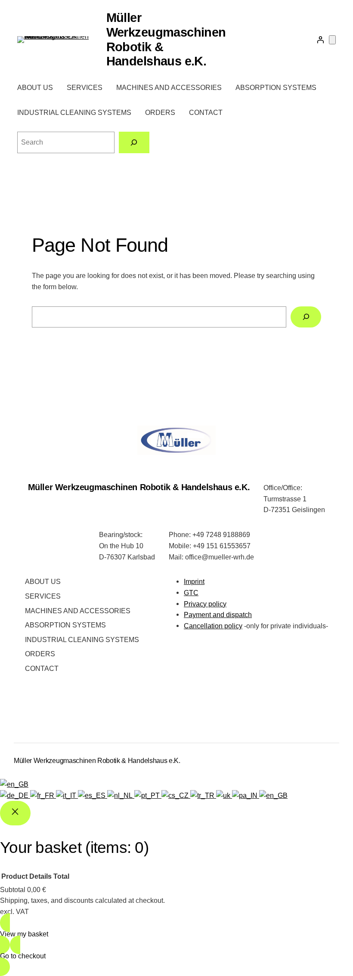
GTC (191, 592)
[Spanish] (92, 795)
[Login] (320, 39)
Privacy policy (205, 604)
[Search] (134, 142)
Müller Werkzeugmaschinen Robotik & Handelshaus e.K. (139, 487)
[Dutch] (120, 795)
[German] (15, 795)
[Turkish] (203, 795)
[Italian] (67, 795)
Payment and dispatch (218, 614)
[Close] (15, 813)
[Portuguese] (147, 795)
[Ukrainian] (224, 795)
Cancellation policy (213, 626)
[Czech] (175, 795)
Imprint (194, 581)
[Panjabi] (245, 795)
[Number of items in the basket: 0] (332, 39)
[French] (43, 795)
